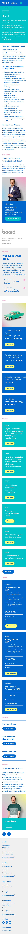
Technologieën (5, 8)
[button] (21, 3)
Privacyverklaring (6, 930)
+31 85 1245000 (8, 854)
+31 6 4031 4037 (9, 209)
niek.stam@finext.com (11, 207)
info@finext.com (8, 852)
